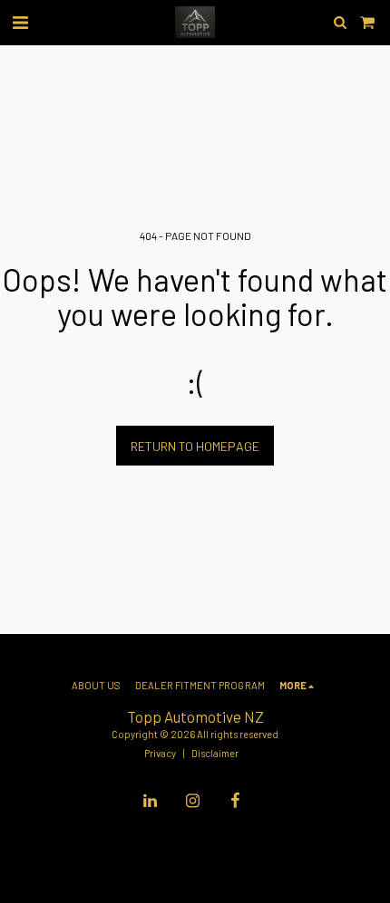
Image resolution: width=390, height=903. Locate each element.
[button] (20, 22)
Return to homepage (195, 446)
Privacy (160, 753)
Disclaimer (215, 753)
